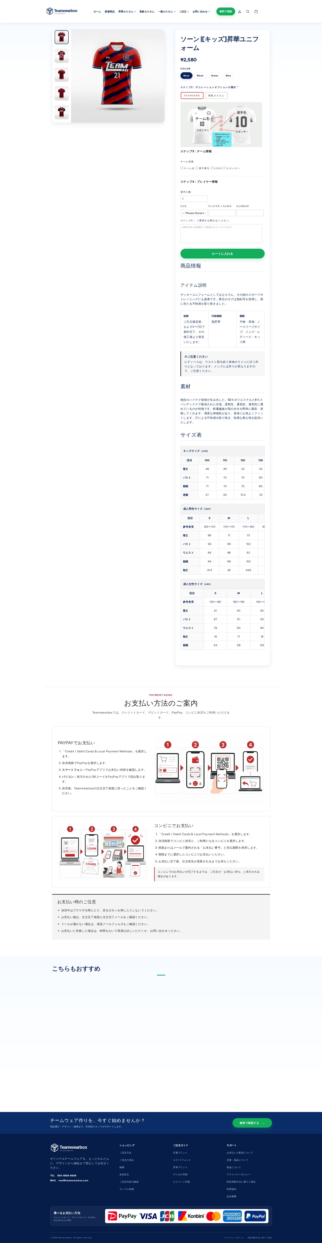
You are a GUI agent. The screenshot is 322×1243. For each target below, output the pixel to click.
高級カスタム (146, 11)
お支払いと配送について (240, 1152)
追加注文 (124, 1174)
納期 (122, 1167)
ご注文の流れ (127, 1160)
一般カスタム (165, 11)
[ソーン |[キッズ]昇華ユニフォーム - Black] (65, 1077)
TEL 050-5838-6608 (63, 1175)
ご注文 (183, 11)
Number (242, 206)
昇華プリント (180, 1167)
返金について (234, 1167)
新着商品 (110, 11)
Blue (228, 75)
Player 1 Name (220, 206)
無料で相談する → (252, 1123)
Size (183, 206)
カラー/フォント (182, 1160)
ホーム (97, 11)
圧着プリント (180, 1152)
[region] (222, 472)
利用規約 (231, 1189)
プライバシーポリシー (239, 1174)
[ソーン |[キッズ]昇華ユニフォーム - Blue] (77, 1077)
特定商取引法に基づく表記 (241, 1181)
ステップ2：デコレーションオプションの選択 (208, 87)
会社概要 (231, 1196)
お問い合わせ (200, 11)
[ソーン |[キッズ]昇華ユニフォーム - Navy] (59, 1077)
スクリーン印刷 (181, 1181)
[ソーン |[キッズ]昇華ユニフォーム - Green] (71, 1077)
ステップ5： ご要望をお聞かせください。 (206, 220)
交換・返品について (237, 1160)
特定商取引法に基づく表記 (260, 1237)
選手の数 (185, 192)
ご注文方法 (126, 1152)
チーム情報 (187, 161)
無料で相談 (226, 11)
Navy (186, 75)
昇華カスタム (126, 11)
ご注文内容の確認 (129, 1181)
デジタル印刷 (180, 1174)
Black (200, 75)
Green (214, 75)
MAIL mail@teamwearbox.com (69, 1180)
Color (185, 68)
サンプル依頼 (127, 1189)
